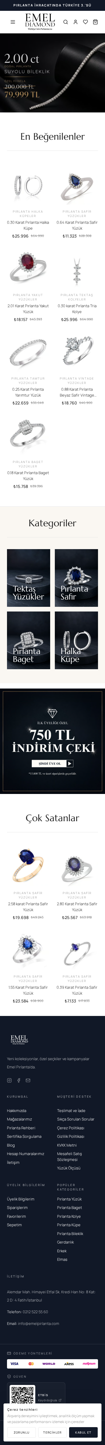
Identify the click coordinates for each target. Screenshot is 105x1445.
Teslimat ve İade (71, 1110)
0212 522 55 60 (27, 1311)
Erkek (61, 1250)
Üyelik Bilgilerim (20, 1199)
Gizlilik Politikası (70, 1136)
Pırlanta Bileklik (70, 1233)
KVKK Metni (67, 1145)
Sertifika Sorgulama (24, 1136)
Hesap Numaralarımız (25, 1153)
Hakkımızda (16, 1110)
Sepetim (14, 1224)
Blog (11, 1145)
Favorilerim (16, 1216)
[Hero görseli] (52, 72)
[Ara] (65, 22)
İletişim (13, 1162)
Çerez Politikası (70, 1127)
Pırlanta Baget (69, 1207)
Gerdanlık (65, 1242)
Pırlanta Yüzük (69, 1199)
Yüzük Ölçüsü (68, 1168)
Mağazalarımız (19, 1119)
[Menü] (13, 22)
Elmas (62, 1259)
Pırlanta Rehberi (21, 1127)
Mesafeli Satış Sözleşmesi (69, 1156)
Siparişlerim (17, 1207)
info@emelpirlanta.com (33, 1323)
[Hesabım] (75, 22)
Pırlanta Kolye (69, 1216)
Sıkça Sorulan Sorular (75, 1119)
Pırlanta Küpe (68, 1224)
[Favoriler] (85, 22)
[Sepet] (95, 22)
